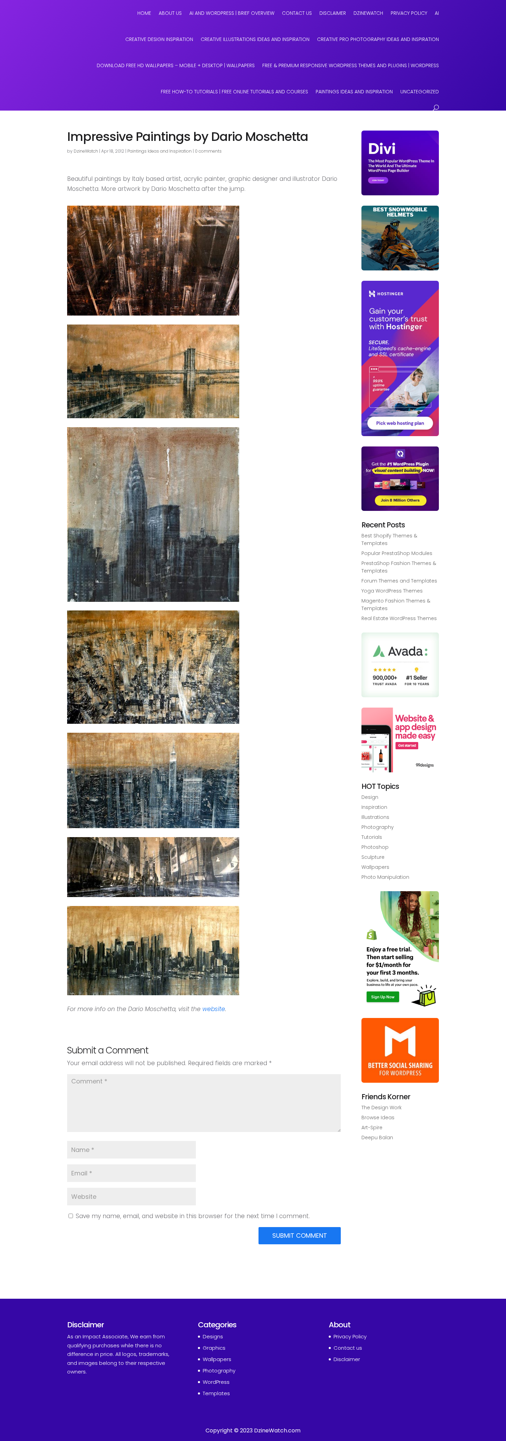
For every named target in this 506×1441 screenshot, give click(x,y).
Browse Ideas (377, 1117)
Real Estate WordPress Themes (399, 618)
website (213, 1009)
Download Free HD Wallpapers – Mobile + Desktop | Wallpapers (176, 65)
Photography (377, 827)
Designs (213, 1336)
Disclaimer (332, 13)
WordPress (216, 1382)
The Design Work (381, 1107)
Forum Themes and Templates (399, 580)
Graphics (214, 1347)
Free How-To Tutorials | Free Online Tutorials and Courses (234, 91)
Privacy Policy (409, 13)
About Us (170, 13)
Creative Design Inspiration (159, 39)
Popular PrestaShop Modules (396, 553)
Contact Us (297, 13)
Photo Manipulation (385, 877)
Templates (216, 1393)
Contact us (348, 1347)
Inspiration (374, 807)
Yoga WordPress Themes (392, 590)
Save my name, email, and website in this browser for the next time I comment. (193, 1216)
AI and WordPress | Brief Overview (231, 13)
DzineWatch (368, 13)
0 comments (208, 151)
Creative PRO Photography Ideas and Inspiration (378, 39)
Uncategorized (419, 91)
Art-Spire (371, 1127)
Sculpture (372, 857)
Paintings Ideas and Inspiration (354, 91)
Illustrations (375, 817)
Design (369, 797)
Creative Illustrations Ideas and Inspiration (255, 39)
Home (144, 13)
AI (437, 13)
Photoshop (375, 847)
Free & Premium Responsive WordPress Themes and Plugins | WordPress (350, 65)
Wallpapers (375, 867)
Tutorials (371, 837)
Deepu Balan (377, 1137)
